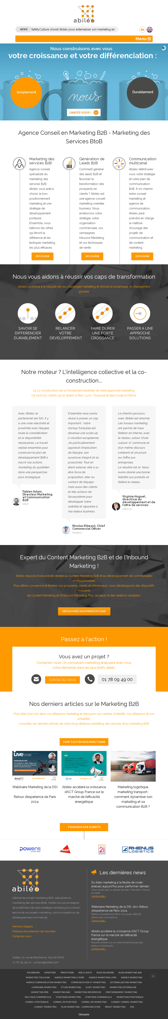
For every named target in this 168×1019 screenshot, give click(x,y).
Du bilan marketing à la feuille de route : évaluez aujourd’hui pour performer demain (120, 884)
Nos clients (85, 972)
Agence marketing (131, 977)
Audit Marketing (95, 987)
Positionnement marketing (121, 992)
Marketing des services (88, 992)
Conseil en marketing (94, 1002)
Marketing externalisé (123, 987)
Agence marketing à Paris (69, 977)
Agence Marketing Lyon (102, 977)
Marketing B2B (61, 992)
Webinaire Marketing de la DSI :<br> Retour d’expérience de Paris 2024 (119, 908)
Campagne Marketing (44, 987)
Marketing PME (39, 992)
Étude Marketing (71, 987)
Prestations (67, 972)
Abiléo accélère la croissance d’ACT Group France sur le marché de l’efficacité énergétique (120, 935)
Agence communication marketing (46, 982)
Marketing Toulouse (38, 977)
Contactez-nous (21, 936)
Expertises (50, 972)
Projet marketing (115, 1007)
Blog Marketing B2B (130, 972)
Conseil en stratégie (65, 1002)
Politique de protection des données (34, 931)
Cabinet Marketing (45, 1007)
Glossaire (84, 1014)
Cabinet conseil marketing (127, 1002)
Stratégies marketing (68, 997)
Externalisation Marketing (126, 982)
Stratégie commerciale (98, 997)
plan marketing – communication (80, 1007)
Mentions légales (22, 926)
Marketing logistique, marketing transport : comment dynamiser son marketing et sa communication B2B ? (133, 797)
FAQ (132, 1007)
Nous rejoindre (105, 972)
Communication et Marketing (88, 982)
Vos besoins (33, 972)
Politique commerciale (38, 997)
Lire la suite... (98, 896)
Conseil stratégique (37, 1002)
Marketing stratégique (130, 997)
